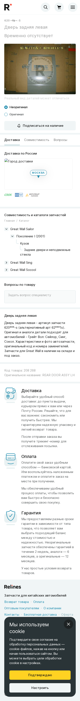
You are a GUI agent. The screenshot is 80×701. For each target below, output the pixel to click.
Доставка (12, 140)
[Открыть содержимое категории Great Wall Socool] (6, 270)
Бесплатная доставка (40, 614)
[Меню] (72, 7)
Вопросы (60, 140)
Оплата (38, 602)
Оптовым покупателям (21, 608)
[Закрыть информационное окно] (68, 624)
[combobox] (45, 7)
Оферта (67, 614)
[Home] (8, 7)
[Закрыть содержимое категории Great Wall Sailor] (6, 229)
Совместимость (36, 140)
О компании (52, 608)
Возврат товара (16, 602)
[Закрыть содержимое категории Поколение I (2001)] (12, 236)
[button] (40, 69)
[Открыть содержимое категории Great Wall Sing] (6, 263)
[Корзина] (59, 7)
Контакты (11, 614)
